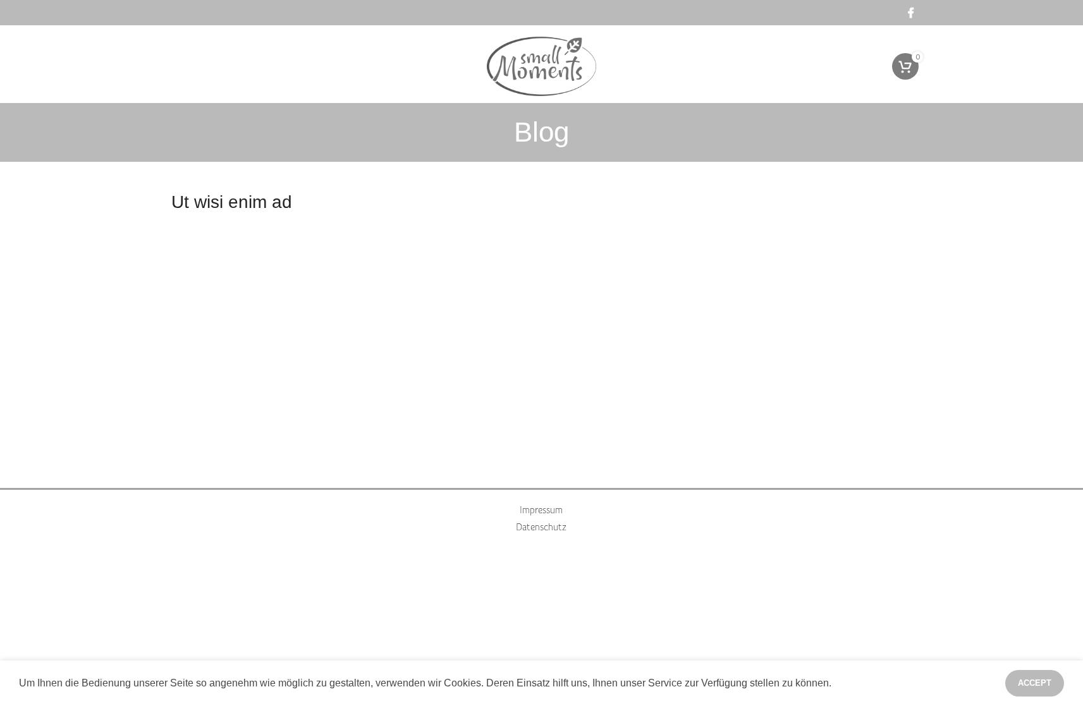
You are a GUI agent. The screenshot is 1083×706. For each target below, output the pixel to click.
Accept (1034, 683)
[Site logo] (542, 65)
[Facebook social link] (911, 12)
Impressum (541, 511)
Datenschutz (541, 528)
